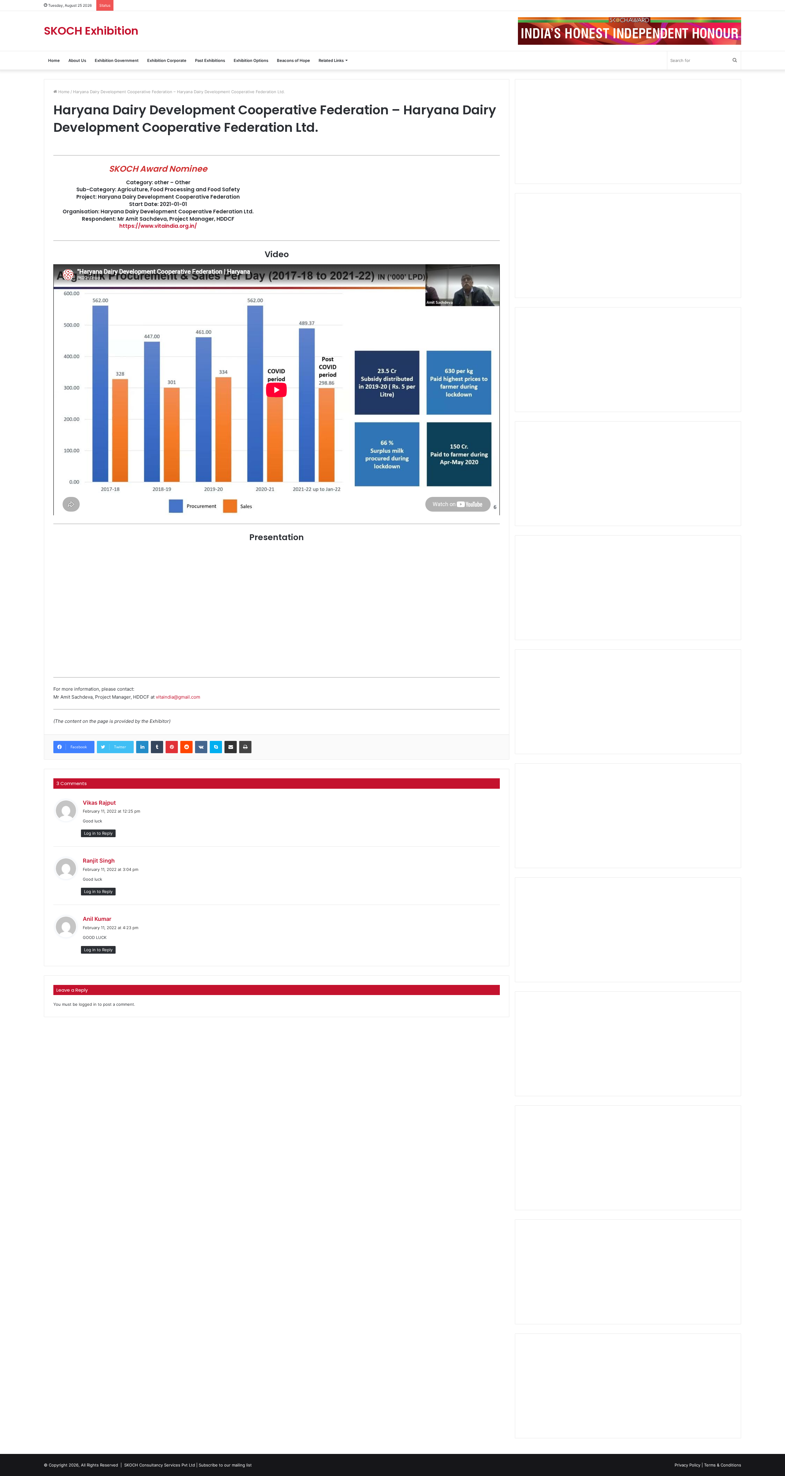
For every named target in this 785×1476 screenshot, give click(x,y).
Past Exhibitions (210, 60)
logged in (88, 1004)
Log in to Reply (98, 833)
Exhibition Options (251, 60)
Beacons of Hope (293, 60)
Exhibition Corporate (166, 60)
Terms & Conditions (722, 1465)
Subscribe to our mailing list (225, 1465)
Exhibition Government (117, 60)
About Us (77, 60)
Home (54, 60)
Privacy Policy (687, 1465)
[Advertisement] (628, 131)
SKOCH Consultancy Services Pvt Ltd (159, 1465)
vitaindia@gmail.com (178, 697)
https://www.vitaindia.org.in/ (158, 226)
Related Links (331, 60)
